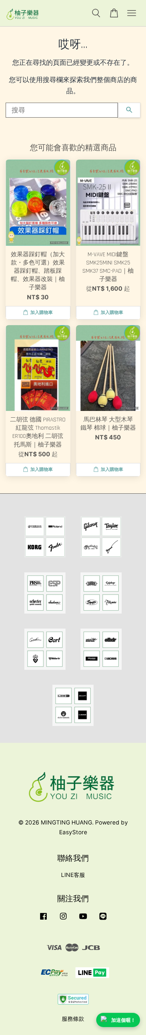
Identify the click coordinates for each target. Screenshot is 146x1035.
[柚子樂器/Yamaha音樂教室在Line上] (103, 919)
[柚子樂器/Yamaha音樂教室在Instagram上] (63, 919)
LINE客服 (73, 874)
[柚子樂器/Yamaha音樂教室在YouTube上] (83, 919)
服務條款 (73, 1018)
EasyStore (73, 832)
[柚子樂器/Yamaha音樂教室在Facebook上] (43, 919)
